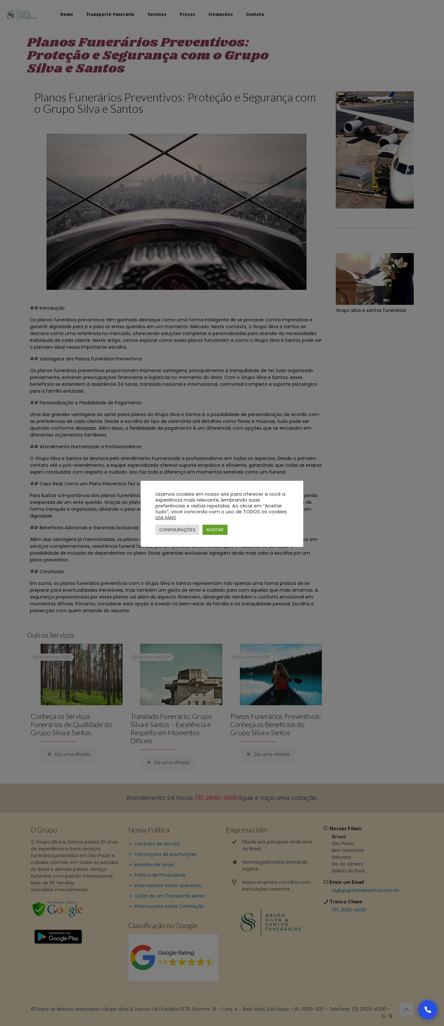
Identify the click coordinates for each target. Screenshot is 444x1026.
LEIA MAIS (165, 517)
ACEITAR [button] (215, 530)
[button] (427, 1009)
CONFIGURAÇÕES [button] (177, 530)
